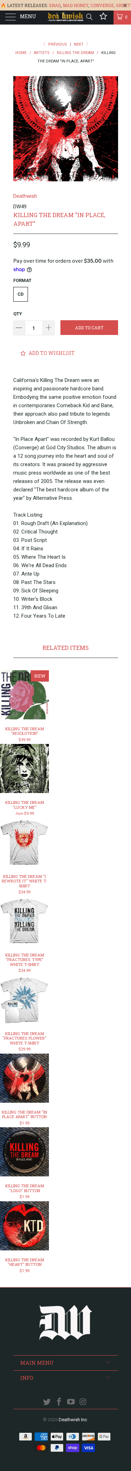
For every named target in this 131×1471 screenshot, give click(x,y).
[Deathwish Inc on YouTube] (71, 1402)
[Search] (89, 17)
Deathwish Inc (73, 1419)
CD (20, 294)
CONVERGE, (102, 5)
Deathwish (25, 196)
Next (79, 44)
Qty (17, 313)
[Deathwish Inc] (66, 18)
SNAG (55, 5)
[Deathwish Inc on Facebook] (59, 1402)
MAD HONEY (75, 5)
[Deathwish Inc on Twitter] (47, 1402)
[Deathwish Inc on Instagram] (83, 1402)
